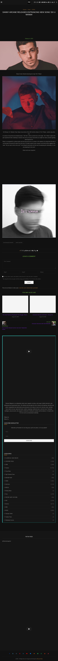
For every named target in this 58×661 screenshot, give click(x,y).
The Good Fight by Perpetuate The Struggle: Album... (15, 314)
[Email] (44, 2)
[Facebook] (34, 2)
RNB (29, 507)
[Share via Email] (37, 250)
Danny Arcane (19, 242)
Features (29, 467)
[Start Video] (29, 351)
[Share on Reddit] (29, 250)
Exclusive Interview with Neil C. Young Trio (43, 314)
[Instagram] (37, 2)
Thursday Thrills (29, 513)
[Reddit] (52, 2)
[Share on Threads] (35, 250)
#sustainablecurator (8, 242)
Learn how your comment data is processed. (28, 287)
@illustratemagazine (6, 541)
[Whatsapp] (50, 2)
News (29, 494)
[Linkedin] (41, 2)
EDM (29, 464)
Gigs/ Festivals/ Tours (29, 474)
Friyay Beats (29, 471)
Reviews (29, 503)
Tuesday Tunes (29, 516)
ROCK (29, 510)
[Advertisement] (29, 26)
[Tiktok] (54, 2)
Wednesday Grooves (29, 520)
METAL (29, 487)
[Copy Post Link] (34, 250)
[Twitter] (35, 2)
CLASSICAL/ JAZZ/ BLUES (29, 458)
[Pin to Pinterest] (26, 250)
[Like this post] (21, 250)
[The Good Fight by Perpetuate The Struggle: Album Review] (15, 304)
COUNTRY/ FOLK (29, 461)
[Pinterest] (39, 2)
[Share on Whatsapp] (30, 250)
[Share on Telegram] (32, 250)
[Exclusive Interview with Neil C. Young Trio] (43, 304)
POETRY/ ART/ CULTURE (29, 497)
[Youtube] (43, 2)
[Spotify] (48, 2)
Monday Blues (29, 490)
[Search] (56, 2)
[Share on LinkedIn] (27, 250)
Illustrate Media (40, 658)
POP (29, 500)
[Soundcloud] (47, 2)
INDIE (29, 480)
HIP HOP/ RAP (29, 477)
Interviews (29, 484)
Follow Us (6, 419)
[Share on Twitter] (24, 250)
